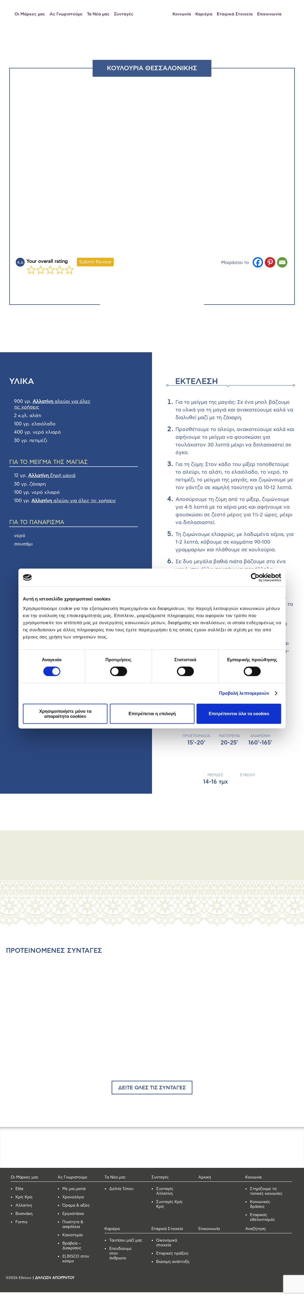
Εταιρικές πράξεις (172, 1254)
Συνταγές (123, 14)
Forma (21, 1222)
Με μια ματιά (74, 1189)
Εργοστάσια (73, 1214)
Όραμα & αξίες (76, 1206)
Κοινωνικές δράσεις (260, 1204)
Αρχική (204, 1177)
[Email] (282, 262)
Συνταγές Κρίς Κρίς (169, 1204)
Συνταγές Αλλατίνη (164, 1191)
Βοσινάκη (24, 1214)
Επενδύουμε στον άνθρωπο (120, 1253)
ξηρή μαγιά (51, 475)
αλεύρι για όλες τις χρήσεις (73, 500)
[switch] (118, 671)
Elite (19, 1189)
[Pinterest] (270, 262)
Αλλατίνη (23, 1206)
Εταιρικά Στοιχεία (235, 14)
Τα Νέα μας (98, 14)
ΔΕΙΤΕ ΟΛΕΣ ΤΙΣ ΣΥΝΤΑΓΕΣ (152, 1088)
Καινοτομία (72, 1235)
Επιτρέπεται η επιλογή (152, 713)
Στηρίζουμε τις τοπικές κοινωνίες (266, 1191)
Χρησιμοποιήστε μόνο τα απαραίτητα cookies (65, 714)
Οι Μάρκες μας (30, 14)
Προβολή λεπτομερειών (244, 693)
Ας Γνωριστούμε (66, 14)
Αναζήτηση (255, 1229)
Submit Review (95, 262)
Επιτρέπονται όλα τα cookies (239, 713)
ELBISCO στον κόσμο (75, 1259)
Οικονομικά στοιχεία (166, 1243)
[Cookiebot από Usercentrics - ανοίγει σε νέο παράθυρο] (255, 577)
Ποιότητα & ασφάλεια (72, 1224)
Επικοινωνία (269, 14)
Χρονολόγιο (73, 1197)
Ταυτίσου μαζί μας (125, 1240)
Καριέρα (203, 14)
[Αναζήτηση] (291, 14)
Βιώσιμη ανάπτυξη (172, 1262)
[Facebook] (257, 262)
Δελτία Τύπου (121, 1189)
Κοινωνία (181, 14)
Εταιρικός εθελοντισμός (262, 1217)
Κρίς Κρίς (24, 1197)
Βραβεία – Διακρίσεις (71, 1246)
